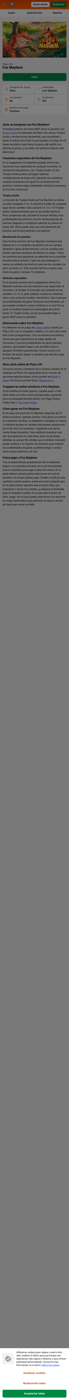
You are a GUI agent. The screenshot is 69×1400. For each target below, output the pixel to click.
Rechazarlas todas (34, 1383)
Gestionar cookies (34, 1373)
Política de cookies (49, 1365)
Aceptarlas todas (34, 1393)
